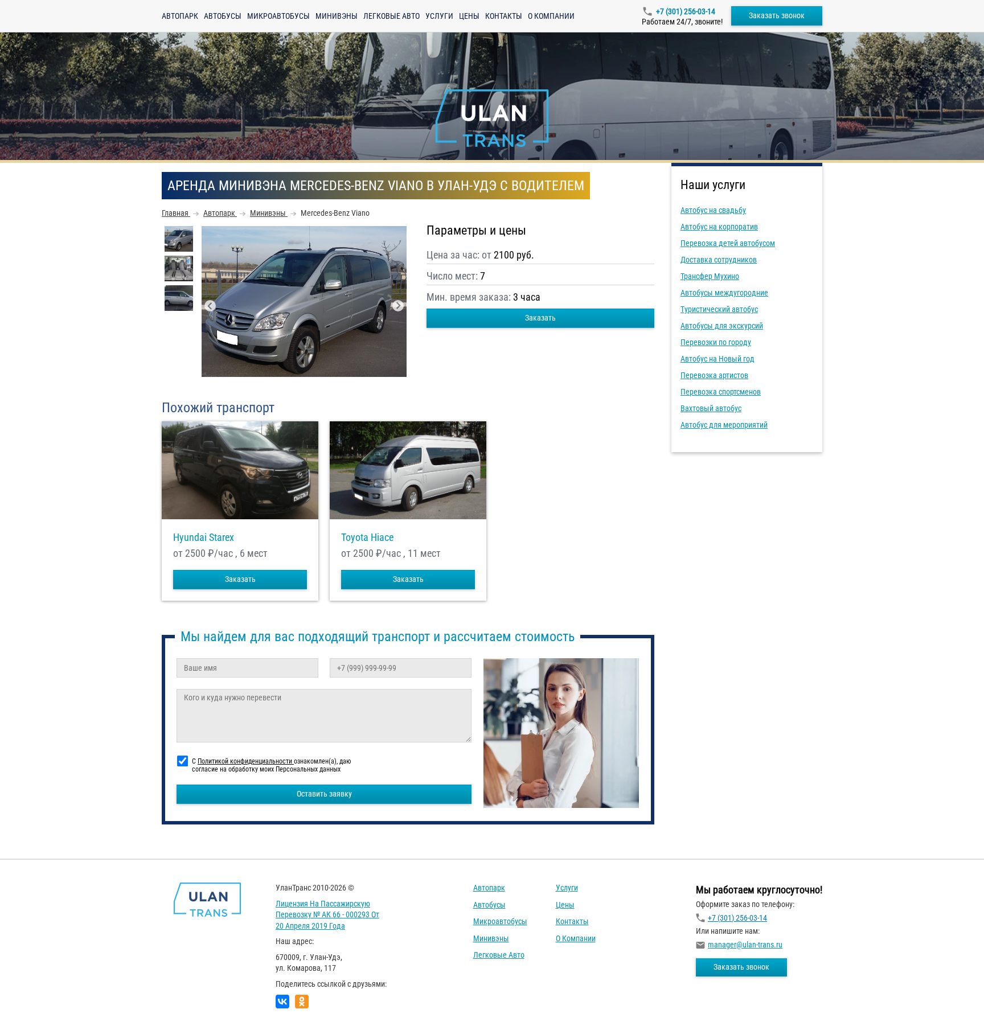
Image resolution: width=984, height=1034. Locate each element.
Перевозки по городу (715, 342)
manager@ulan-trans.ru (745, 944)
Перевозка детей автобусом (727, 243)
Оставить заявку (324, 793)
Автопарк (180, 15)
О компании (551, 15)
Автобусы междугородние (724, 292)
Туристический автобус (719, 309)
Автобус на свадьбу (713, 210)
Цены (469, 15)
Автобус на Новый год (717, 358)
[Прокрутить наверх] (37, 1007)
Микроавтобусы (278, 15)
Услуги (439, 15)
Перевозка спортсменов (720, 391)
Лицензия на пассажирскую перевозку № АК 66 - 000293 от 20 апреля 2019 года (327, 914)
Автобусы (222, 15)
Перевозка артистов (714, 375)
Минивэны (336, 15)
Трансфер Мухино (709, 276)
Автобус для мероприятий (724, 424)
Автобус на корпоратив (719, 226)
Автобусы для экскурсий (721, 325)
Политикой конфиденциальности (246, 761)
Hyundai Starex (203, 537)
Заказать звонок (777, 15)
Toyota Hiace (367, 537)
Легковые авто (391, 15)
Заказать (540, 317)
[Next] (398, 305)
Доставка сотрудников (718, 259)
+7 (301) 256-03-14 (685, 11)
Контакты (503, 15)
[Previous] (210, 305)
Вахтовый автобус (710, 408)
